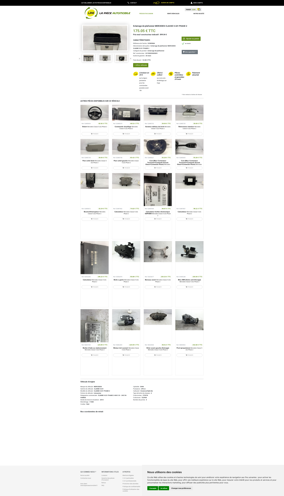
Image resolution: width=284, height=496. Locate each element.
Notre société (84, 475)
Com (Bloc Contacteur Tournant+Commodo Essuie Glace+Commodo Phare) (157, 163)
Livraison (104, 475)
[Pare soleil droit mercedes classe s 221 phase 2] (95, 147)
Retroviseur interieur (189, 127)
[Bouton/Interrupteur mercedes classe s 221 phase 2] (95, 181)
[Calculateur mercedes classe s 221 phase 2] (126, 181)
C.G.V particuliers (128, 478)
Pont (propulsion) (189, 349)
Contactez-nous (85, 478)
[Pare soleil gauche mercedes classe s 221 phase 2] (126, 147)
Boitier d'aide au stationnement (94, 349)
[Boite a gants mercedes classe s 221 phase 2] (126, 251)
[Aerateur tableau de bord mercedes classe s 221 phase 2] (158, 112)
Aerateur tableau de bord (158, 127)
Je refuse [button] (163, 488)
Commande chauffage (126, 127)
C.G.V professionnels (129, 481)
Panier (95, 134)
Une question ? (190, 52)
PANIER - (190, 9)
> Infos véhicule (141, 65)
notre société (198, 13)
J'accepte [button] (152, 488)
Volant (94, 126)
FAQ (103, 485)
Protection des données (130, 483)
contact (133, 3)
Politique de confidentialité (131, 486)
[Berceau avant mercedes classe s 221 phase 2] (158, 251)
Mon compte (198, 3)
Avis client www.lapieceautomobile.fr (88, 484)
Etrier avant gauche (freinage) (158, 349)
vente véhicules (173, 13)
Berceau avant (158, 281)
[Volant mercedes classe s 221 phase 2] (95, 112)
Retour (104, 482)
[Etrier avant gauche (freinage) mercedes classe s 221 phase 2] (158, 317)
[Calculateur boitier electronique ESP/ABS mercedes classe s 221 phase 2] (158, 198)
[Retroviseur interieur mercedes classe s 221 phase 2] (189, 112)
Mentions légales (128, 475)
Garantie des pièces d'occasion (108, 479)
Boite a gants (126, 281)
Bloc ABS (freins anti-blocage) (189, 281)
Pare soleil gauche (126, 161)
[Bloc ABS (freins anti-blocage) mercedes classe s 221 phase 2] (189, 251)
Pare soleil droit (95, 161)
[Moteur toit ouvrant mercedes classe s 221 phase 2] (126, 319)
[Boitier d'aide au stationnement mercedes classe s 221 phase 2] (95, 334)
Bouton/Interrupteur (94, 212)
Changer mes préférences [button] (181, 488)
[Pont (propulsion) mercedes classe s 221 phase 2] (189, 319)
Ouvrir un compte (167, 3)
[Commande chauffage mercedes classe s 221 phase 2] (126, 112)
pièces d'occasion (146, 13)
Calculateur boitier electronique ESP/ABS (158, 213)
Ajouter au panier (192, 39)
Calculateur (126, 212)
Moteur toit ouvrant (126, 349)
